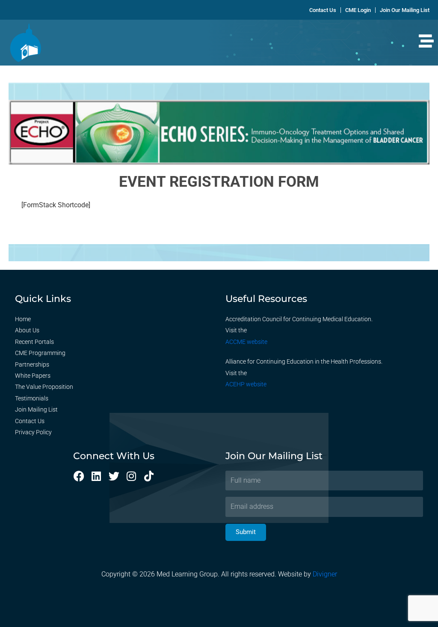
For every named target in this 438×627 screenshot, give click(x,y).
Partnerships (32, 364)
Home (23, 319)
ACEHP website (245, 384)
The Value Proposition (44, 386)
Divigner (325, 574)
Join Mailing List (36, 409)
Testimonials (31, 398)
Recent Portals (34, 341)
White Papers (32, 375)
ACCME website (246, 341)
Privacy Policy (33, 432)
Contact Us (29, 421)
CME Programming (40, 352)
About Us (27, 330)
